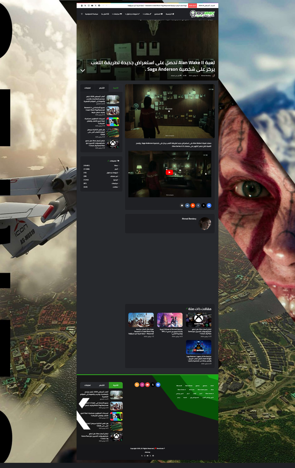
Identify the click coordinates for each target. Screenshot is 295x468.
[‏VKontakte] (187, 205)
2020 (212, 385)
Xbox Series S (182, 389)
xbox (212, 389)
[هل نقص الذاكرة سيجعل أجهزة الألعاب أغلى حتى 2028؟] (112, 132)
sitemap (147, 452)
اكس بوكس (180, 393)
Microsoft (179, 385)
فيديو (116, 180)
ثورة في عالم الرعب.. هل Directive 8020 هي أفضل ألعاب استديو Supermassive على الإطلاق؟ (156, 5)
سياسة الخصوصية (91, 13)
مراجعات (116, 13)
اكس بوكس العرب (208, 397)
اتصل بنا (104, 13)
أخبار (116, 169)
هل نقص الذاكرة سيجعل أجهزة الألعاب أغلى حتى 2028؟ (96, 132)
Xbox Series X (209, 393)
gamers (205, 385)
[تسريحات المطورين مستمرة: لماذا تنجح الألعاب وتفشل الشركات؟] (112, 121)
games (198, 385)
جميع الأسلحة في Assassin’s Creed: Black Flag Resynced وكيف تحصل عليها (94, 110)
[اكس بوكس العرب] (202, 14)
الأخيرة (115, 88)
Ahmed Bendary (206, 75)
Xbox (116, 165)
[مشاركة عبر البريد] (182, 205)
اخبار (188, 393)
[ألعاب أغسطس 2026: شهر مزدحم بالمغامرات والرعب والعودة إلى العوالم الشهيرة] (112, 99)
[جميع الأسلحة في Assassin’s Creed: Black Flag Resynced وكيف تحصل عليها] (112, 110)
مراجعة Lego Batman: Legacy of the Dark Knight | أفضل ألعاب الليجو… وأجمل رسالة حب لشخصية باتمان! (199, 358)
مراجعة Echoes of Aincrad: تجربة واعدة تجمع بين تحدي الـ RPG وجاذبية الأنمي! (171, 331)
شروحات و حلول (132, 13)
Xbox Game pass (203, 389)
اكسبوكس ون (194, 397)
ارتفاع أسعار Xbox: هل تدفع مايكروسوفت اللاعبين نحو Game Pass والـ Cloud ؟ (199, 331)
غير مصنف (114, 176)
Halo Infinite (188, 385)
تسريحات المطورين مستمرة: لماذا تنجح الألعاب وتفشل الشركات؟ (94, 121)
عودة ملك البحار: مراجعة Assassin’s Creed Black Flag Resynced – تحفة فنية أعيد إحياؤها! (141, 331)
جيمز (178, 397)
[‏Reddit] (192, 205)
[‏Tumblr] (198, 205)
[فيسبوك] (209, 205)
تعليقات (87, 88)
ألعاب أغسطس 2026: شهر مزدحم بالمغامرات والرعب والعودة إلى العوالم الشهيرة (94, 99)
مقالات (147, 13)
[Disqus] (170, 268)
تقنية (185, 397)
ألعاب (194, 393)
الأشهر (102, 88)
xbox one (191, 389)
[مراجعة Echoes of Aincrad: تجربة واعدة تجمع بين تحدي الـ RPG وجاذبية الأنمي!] (170, 320)
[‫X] (203, 205)
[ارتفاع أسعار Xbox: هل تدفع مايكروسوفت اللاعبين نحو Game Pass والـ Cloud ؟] (198, 320)
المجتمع (158, 13)
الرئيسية (169, 13)
